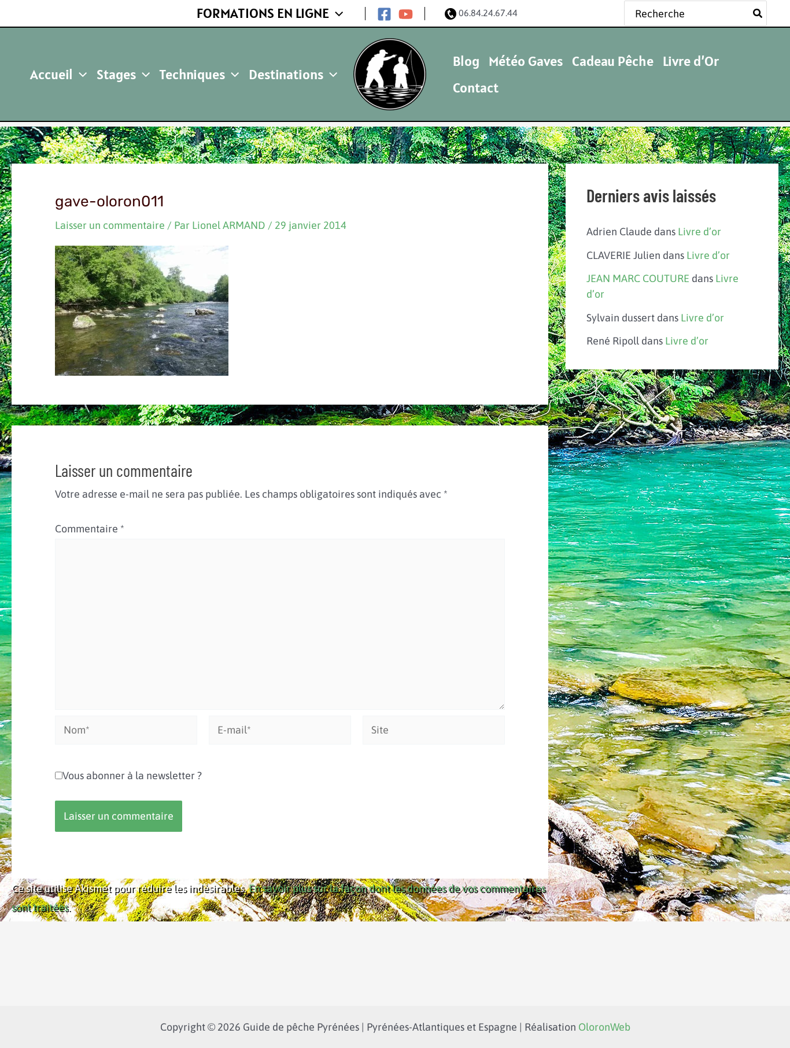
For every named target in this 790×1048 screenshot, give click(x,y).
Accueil (51, 74)
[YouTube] (405, 14)
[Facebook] (384, 14)
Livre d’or (699, 231)
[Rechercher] (758, 13)
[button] (336, 13)
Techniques (192, 74)
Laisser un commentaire (110, 225)
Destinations (286, 74)
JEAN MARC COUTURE (637, 278)
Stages (116, 74)
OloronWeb (604, 1027)
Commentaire (89, 529)
